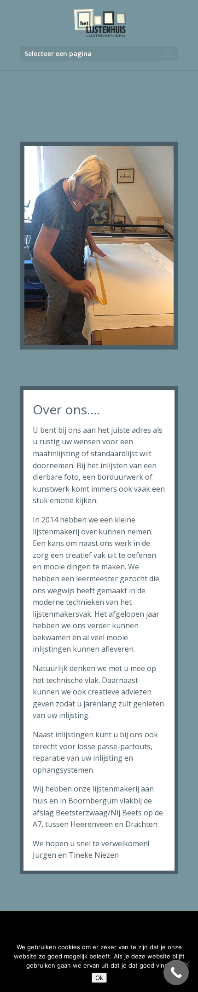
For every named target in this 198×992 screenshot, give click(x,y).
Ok (99, 977)
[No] (186, 964)
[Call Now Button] (176, 972)
